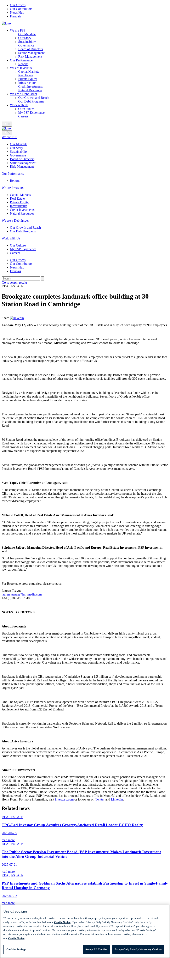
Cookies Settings (16, 949)
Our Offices (18, 5)
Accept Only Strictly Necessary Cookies (138, 949)
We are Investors (21, 68)
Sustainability (27, 41)
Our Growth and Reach (33, 97)
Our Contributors (21, 9)
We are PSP (18, 30)
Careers (23, 116)
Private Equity (27, 79)
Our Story (24, 38)
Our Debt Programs (31, 101)
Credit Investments (30, 86)
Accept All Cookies (96, 949)
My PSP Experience (31, 112)
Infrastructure (27, 82)
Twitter (99, 799)
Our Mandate (27, 34)
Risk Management (30, 56)
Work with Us (19, 105)
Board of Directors (30, 49)
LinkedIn (117, 799)
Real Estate (25, 75)
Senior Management (31, 53)
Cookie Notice (62, 922)
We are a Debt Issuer (23, 94)
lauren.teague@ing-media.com (22, 594)
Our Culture (26, 109)
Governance (26, 45)
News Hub (17, 12)
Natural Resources (30, 90)
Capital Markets (28, 71)
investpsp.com (64, 799)
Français (15, 16)
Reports (23, 64)
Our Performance (21, 60)
